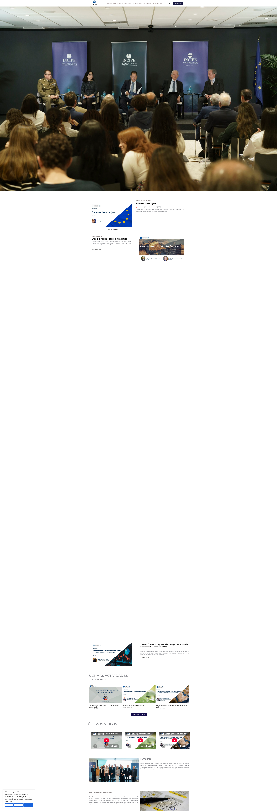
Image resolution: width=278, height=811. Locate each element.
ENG (161, 3)
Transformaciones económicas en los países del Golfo (171, 706)
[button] (169, 3)
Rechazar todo (19, 805)
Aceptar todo (28, 805)
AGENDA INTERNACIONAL (152, 3)
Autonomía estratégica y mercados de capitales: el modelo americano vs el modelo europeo (164, 645)
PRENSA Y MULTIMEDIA (139, 3)
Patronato (114, 770)
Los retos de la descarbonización (133, 705)
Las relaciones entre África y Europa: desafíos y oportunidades (104, 706)
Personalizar (9, 805)
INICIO (108, 3)
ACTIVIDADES (127, 3)
